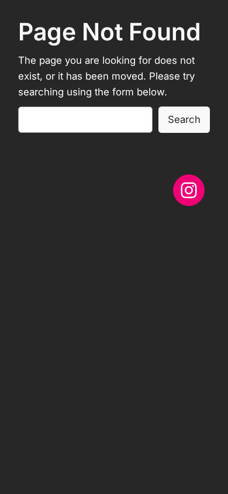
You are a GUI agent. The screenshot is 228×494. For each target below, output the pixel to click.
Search (184, 119)
